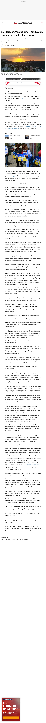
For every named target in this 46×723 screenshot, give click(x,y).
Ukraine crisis (15, 539)
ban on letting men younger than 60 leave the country (23, 176)
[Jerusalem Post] (23, 23)
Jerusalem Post (3, 27)
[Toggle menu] (2, 22)
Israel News (10, 27)
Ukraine (22, 98)
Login (42, 22)
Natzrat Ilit (26, 467)
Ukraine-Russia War (24, 539)
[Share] (2, 45)
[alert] (11, 709)
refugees (8, 539)
